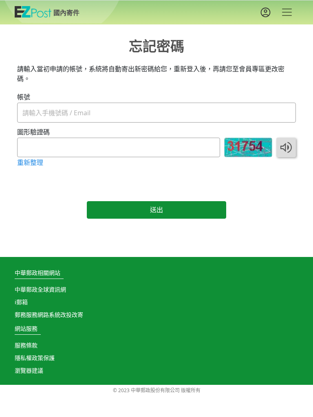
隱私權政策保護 (35, 358)
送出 (156, 209)
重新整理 (30, 162)
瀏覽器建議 (29, 370)
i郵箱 (21, 302)
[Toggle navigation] (287, 12)
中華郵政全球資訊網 (40, 289)
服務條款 (26, 345)
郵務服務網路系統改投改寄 (49, 314)
